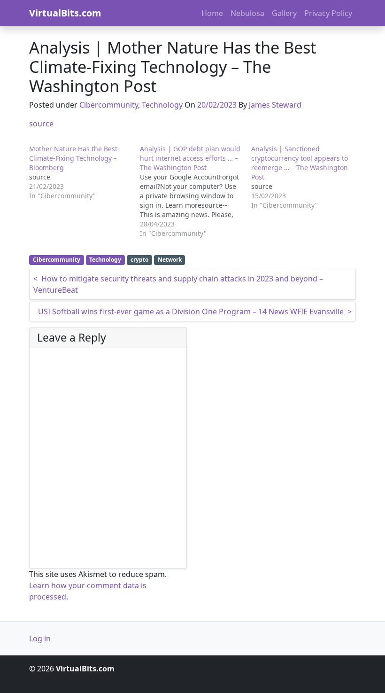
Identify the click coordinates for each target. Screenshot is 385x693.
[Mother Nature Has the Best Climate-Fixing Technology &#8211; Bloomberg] (84, 172)
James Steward (275, 105)
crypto (139, 260)
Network (170, 260)
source (41, 123)
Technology (162, 105)
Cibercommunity (108, 105)
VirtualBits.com (65, 13)
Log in (40, 638)
